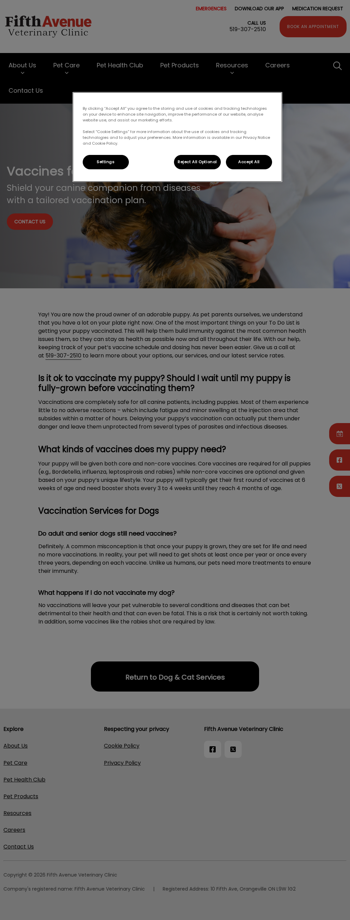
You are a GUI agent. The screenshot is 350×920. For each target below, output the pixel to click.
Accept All (249, 162)
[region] (177, 137)
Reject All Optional (197, 162)
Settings (106, 162)
